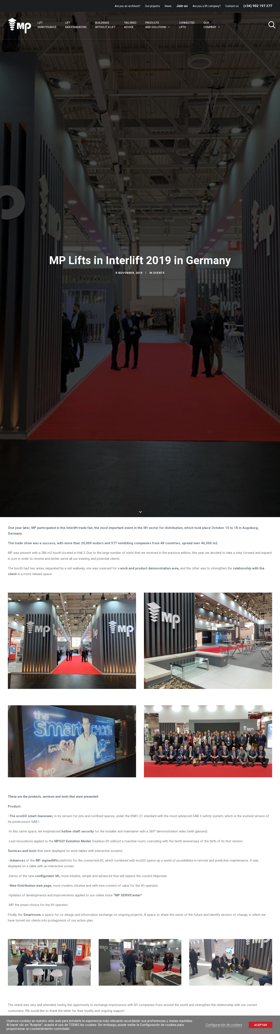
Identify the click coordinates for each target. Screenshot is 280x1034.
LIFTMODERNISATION (75, 25)
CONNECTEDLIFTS (187, 25)
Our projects (152, 6)
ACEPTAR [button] (260, 1025)
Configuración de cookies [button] (224, 1025)
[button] (270, 25)
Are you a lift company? (206, 6)
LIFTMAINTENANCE (47, 25)
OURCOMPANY (209, 25)
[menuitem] (128, 6)
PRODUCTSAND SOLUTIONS (155, 25)
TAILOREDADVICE (130, 25)
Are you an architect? (127, 6)
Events (159, 273)
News (168, 6)
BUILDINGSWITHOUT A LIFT (105, 25)
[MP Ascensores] (19, 25)
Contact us (232, 6)
